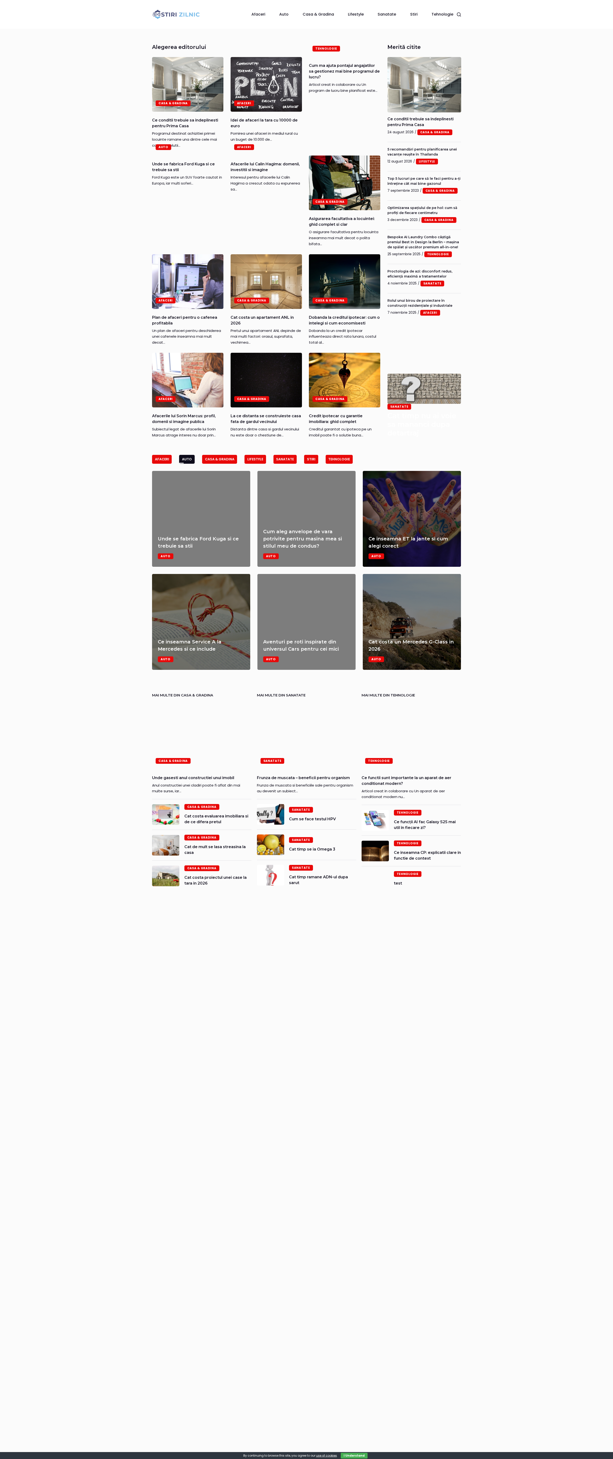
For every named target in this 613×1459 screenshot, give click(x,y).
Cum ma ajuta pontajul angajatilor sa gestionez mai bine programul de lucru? (344, 71)
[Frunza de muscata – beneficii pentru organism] (306, 736)
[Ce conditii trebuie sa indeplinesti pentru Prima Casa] (187, 84)
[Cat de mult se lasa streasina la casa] (165, 845)
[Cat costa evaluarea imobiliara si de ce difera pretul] (165, 814)
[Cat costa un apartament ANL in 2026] (266, 281)
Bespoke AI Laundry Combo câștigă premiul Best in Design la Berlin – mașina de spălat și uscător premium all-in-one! (423, 242)
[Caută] (459, 14)
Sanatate (387, 14)
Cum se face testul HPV (312, 819)
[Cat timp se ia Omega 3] (270, 844)
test (398, 883)
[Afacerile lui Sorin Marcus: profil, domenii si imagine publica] (187, 380)
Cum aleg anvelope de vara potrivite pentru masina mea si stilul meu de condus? (302, 539)
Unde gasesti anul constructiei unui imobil (193, 778)
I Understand (354, 1455)
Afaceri (258, 14)
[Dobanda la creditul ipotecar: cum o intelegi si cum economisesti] (344, 281)
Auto (284, 14)
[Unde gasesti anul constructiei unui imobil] (201, 736)
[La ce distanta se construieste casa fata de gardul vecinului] (266, 380)
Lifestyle (356, 14)
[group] (306, 570)
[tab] (162, 459)
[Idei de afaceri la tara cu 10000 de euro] (266, 84)
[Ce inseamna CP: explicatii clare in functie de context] (375, 851)
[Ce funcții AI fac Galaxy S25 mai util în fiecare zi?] (375, 820)
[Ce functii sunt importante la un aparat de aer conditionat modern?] (411, 736)
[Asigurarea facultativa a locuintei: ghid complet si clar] (344, 183)
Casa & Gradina (318, 14)
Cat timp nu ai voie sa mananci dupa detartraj (421, 424)
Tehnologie (442, 14)
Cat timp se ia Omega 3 (312, 849)
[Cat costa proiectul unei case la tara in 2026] (165, 876)
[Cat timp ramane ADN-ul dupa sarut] (270, 875)
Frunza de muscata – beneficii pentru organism (303, 778)
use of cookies (326, 1455)
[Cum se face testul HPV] (270, 814)
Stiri (414, 14)
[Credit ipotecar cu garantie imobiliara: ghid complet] (344, 380)
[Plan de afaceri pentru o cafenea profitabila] (187, 281)
